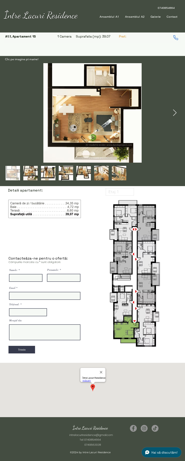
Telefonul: (14, 304)
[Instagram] (144, 428)
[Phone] (175, 37)
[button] (135, 16)
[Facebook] (133, 428)
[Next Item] (175, 112)
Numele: (13, 270)
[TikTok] (155, 428)
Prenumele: (53, 270)
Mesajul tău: (15, 320)
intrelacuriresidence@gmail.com (91, 435)
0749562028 (90, 445)
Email (12, 288)
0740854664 (92, 440)
